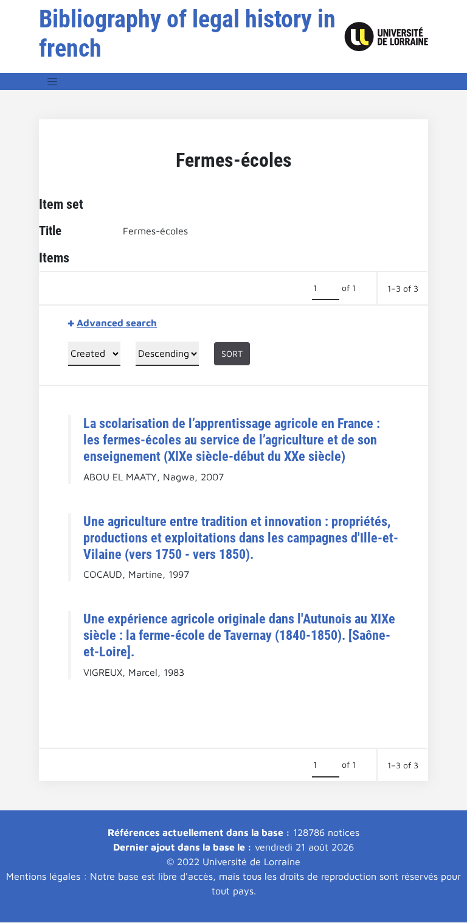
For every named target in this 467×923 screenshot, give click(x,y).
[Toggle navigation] (52, 81)
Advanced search (117, 322)
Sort (232, 353)
